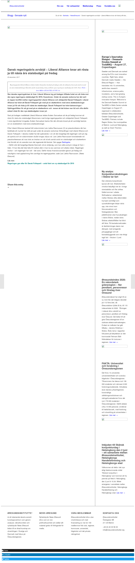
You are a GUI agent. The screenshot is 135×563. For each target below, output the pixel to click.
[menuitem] (60, 6)
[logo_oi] (16, 6)
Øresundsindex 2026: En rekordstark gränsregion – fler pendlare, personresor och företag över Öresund (114, 286)
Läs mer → (106, 130)
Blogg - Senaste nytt (17, 15)
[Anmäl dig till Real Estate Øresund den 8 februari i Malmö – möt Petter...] (133, 281)
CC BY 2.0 (56, 90)
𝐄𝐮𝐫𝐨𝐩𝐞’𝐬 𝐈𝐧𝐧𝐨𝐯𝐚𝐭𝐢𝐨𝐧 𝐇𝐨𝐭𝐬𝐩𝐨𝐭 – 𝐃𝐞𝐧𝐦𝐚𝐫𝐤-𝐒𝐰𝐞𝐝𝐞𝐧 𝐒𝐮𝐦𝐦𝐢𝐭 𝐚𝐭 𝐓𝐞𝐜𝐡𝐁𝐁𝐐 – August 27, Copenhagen (114, 62)
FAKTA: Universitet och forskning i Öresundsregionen (112, 366)
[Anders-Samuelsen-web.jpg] (48, 46)
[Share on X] (10, 187)
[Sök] (124, 6)
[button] (5, 550)
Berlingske (66, 142)
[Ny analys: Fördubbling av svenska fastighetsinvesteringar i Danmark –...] (2, 281)
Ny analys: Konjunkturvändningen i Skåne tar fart (115, 174)
